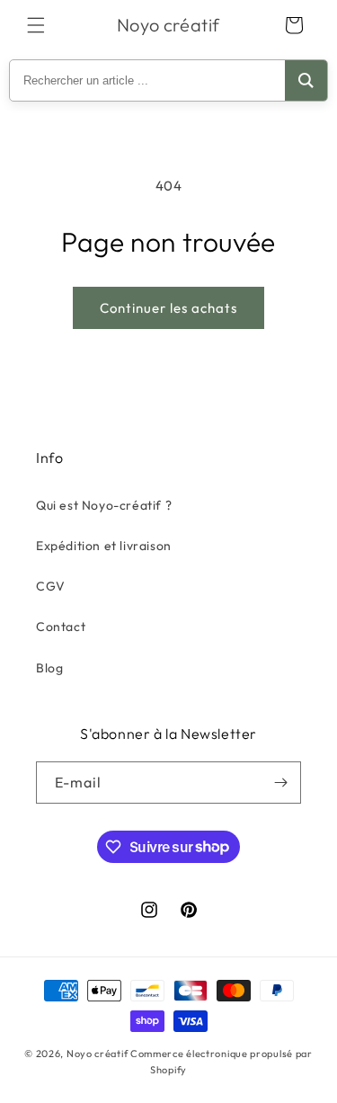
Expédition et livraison (104, 546)
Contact (60, 626)
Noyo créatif (97, 1053)
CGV (51, 586)
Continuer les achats (168, 307)
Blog (49, 668)
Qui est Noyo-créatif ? (104, 505)
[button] (36, 25)
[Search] (306, 80)
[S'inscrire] (280, 782)
